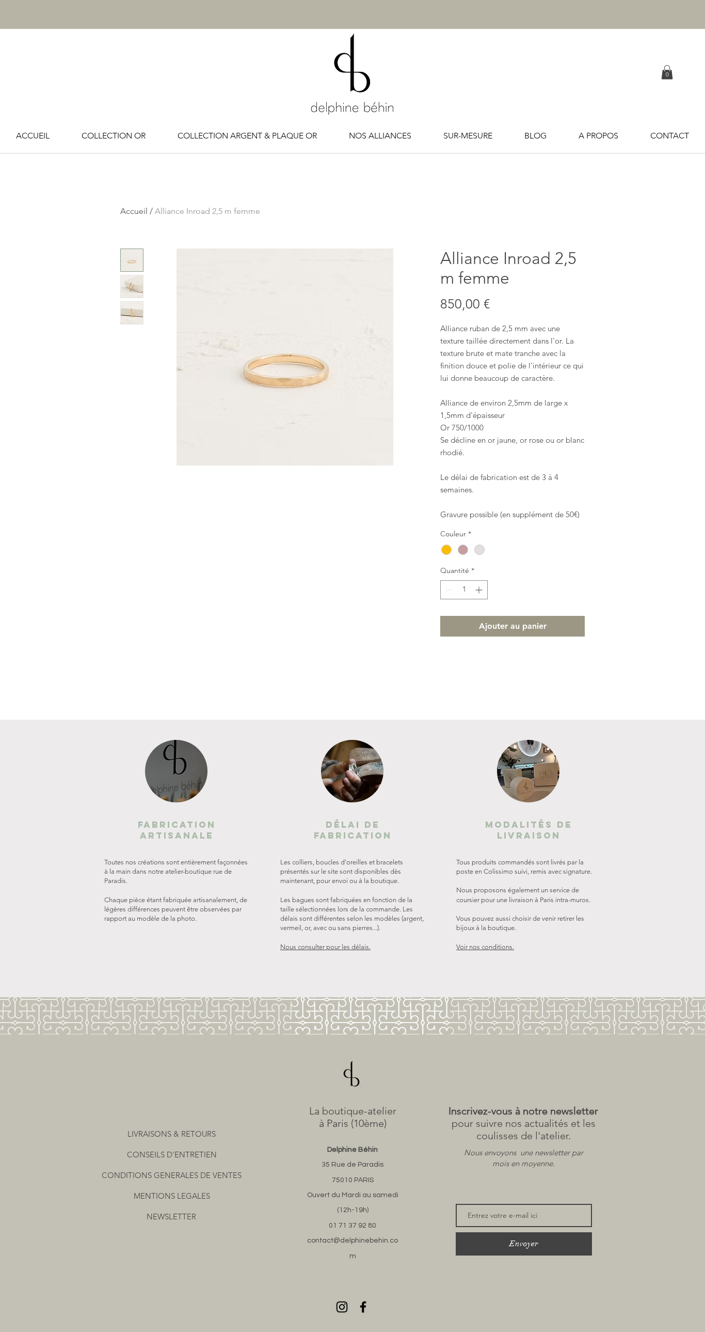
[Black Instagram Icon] (341, 1306)
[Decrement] (448, 590)
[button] (667, 72)
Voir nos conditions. (485, 947)
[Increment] (479, 590)
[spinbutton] (464, 590)
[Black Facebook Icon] (363, 1306)
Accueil (134, 211)
